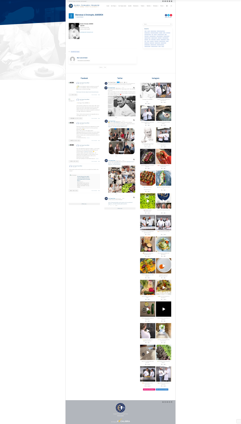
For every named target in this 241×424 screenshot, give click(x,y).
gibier (165, 34)
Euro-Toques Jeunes (122, 6)
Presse (161, 6)
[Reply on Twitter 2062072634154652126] (109, 194)
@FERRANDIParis (117, 122)
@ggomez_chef (111, 126)
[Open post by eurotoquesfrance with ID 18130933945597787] (163, 201)
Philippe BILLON (163, 39)
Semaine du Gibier (147, 46)
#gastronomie (88, 92)
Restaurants (135, 6)
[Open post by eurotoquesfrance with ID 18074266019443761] (147, 113)
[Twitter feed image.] (121, 106)
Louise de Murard (79, 17)
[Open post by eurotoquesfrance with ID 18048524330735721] (147, 265)
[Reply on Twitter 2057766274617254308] (109, 205)
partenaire (158, 39)
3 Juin (123, 160)
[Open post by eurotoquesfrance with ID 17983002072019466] (147, 134)
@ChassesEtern (124, 203)
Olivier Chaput (153, 39)
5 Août (123, 87)
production (152, 41)
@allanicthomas (124, 126)
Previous (101, 67)
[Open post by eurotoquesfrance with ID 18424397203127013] (147, 309)
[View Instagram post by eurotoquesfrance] (154, 96)
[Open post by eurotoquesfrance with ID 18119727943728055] (163, 330)
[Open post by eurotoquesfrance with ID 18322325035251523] (163, 222)
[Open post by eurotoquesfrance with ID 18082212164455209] (163, 244)
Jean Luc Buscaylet (160, 36)
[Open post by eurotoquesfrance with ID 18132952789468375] (163, 374)
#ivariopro (86, 151)
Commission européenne (154, 32)
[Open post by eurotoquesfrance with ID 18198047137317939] (163, 156)
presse (148, 41)
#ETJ (118, 161)
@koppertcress (130, 161)
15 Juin (123, 121)
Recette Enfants (147, 44)
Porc (145, 41)
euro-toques (168, 32)
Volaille (163, 46)
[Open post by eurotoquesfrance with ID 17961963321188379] (163, 90)
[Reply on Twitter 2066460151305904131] (109, 156)
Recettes (148, 6)
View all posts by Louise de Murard (84, 60)
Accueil (108, 6)
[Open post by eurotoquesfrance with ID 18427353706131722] (147, 156)
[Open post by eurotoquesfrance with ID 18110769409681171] (163, 265)
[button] (171, 6)
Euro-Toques (113, 6)
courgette (160, 32)
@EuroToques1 (118, 88)
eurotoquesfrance (147, 83)
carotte (148, 31)
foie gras (155, 34)
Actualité (129, 6)
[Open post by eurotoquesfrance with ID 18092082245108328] (147, 90)
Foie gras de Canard (161, 34)
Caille (145, 31)
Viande (160, 46)
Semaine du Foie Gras (160, 44)
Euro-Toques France (148, 34)
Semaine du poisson (154, 46)
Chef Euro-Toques (153, 31)
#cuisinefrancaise (95, 92)
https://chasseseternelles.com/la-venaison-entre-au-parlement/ (120, 202)
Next (105, 67)
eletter (164, 32)
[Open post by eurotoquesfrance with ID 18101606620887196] (163, 134)
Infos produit (147, 36)
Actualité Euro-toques (75, 51)
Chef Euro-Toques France (161, 31)
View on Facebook (94, 94)
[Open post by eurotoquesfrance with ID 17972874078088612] (163, 113)
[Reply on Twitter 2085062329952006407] (109, 117)
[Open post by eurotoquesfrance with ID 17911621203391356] (147, 244)
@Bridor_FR (110, 163)
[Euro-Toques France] (85, 6)
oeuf (149, 39)
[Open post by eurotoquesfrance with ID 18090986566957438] (147, 374)
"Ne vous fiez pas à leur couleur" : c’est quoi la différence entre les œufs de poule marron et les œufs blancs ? (83, 178)
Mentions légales (120, 415)
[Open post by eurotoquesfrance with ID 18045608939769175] (163, 309)
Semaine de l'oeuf (153, 44)
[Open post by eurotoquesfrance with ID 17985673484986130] (163, 287)
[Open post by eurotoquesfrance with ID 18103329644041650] (147, 178)
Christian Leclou (147, 32)
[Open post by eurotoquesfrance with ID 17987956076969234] (163, 352)
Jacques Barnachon (153, 36)
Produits (142, 6)
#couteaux (84, 92)
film (152, 34)
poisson (168, 39)
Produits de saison (162, 41)
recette (167, 41)
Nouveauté (146, 39)
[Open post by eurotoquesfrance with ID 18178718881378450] (147, 352)
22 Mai (123, 198)
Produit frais (156, 41)
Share (99, 94)
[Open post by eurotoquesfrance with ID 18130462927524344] (163, 178)
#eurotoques (79, 92)
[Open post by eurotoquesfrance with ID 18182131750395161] (147, 201)
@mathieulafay (117, 126)
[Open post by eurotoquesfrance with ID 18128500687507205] (147, 330)
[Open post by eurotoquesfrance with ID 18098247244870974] (147, 287)
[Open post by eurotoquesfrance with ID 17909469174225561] (147, 222)
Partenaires (155, 6)
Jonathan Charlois (166, 36)
